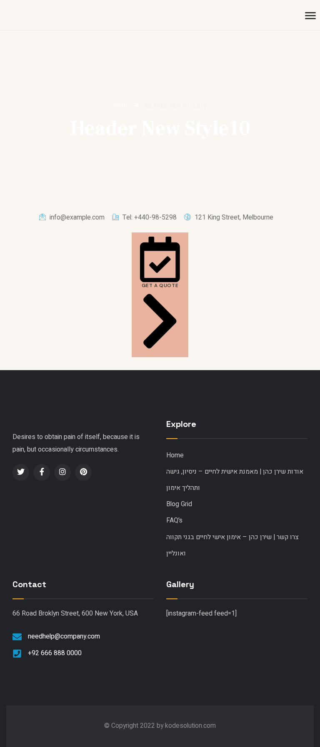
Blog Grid (179, 504)
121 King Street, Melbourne (233, 217)
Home (175, 455)
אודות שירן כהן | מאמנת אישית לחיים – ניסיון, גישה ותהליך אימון (234, 480)
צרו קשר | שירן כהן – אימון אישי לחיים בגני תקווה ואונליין (232, 545)
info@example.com (76, 217)
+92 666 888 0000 (55, 653)
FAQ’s (174, 520)
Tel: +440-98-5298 (149, 217)
